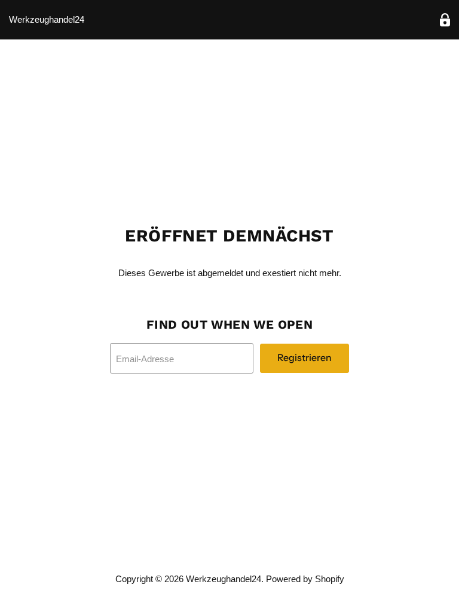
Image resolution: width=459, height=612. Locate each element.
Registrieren (304, 357)
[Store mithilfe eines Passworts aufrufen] (445, 20)
